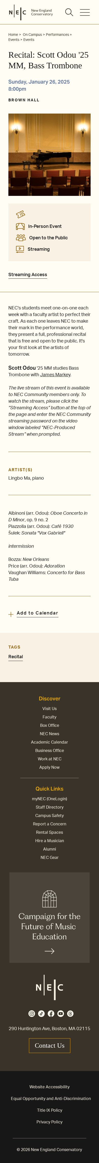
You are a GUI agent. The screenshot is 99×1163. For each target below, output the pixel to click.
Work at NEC (49, 759)
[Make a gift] (49, 917)
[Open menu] (85, 12)
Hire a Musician (49, 841)
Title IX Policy (49, 1110)
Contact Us (49, 1045)
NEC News (49, 734)
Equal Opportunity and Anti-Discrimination (51, 1099)
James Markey (55, 375)
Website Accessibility (49, 1087)
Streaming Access (27, 275)
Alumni (49, 849)
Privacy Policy (49, 1122)
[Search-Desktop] (69, 12)
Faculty (49, 717)
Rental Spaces (49, 832)
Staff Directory (49, 807)
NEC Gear (50, 858)
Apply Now (49, 767)
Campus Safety (49, 816)
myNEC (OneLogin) (49, 799)
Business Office (49, 751)
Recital (15, 657)
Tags (14, 647)
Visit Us (49, 709)
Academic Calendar (49, 742)
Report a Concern (49, 824)
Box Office (49, 726)
